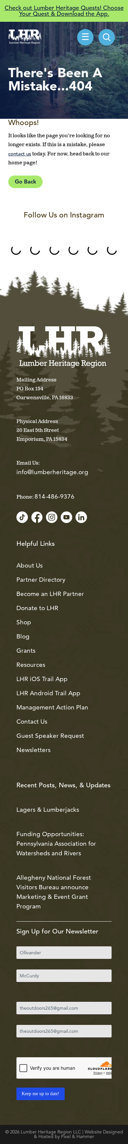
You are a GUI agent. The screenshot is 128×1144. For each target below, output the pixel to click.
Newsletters (33, 750)
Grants (25, 650)
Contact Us (31, 721)
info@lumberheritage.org (52, 472)
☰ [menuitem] (85, 37)
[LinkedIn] (81, 517)
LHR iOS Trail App (42, 679)
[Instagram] (51, 517)
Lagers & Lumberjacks (47, 809)
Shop (23, 622)
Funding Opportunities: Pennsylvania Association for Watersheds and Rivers (56, 843)
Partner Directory (40, 579)
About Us (29, 565)
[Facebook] (37, 517)
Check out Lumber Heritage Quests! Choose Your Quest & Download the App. (64, 10)
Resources (30, 665)
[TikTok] (22, 517)
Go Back (25, 182)
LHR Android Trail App (48, 693)
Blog (23, 636)
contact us (19, 153)
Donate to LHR (37, 608)
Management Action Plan (52, 707)
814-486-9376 (54, 496)
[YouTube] (66, 517)
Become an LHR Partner (50, 594)
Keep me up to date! (40, 1093)
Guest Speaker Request (50, 735)
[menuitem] (106, 37)
